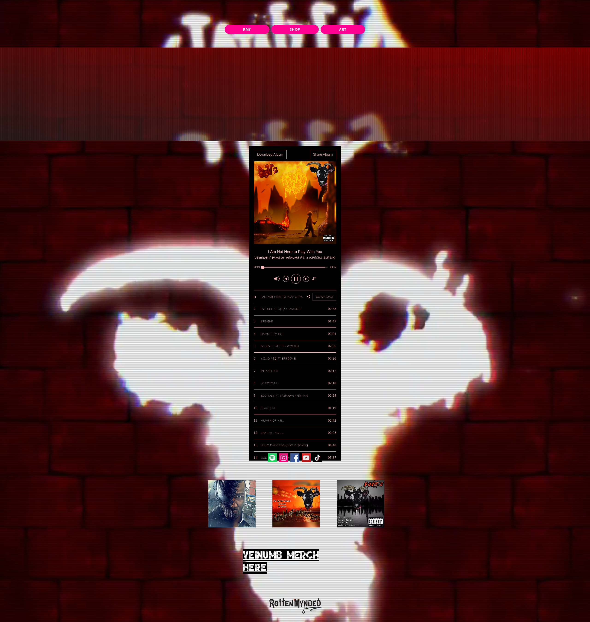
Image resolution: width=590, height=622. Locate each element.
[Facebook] (294, 457)
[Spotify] (272, 457)
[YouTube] (306, 457)
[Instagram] (283, 457)
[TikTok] (317, 457)
